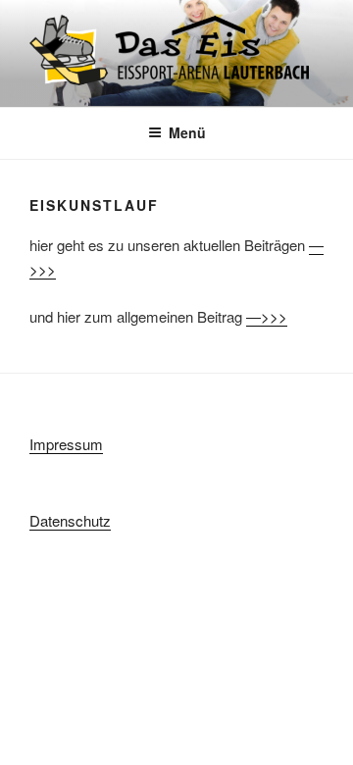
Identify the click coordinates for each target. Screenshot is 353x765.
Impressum (66, 444)
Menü (187, 132)
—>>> (266, 316)
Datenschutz (70, 520)
